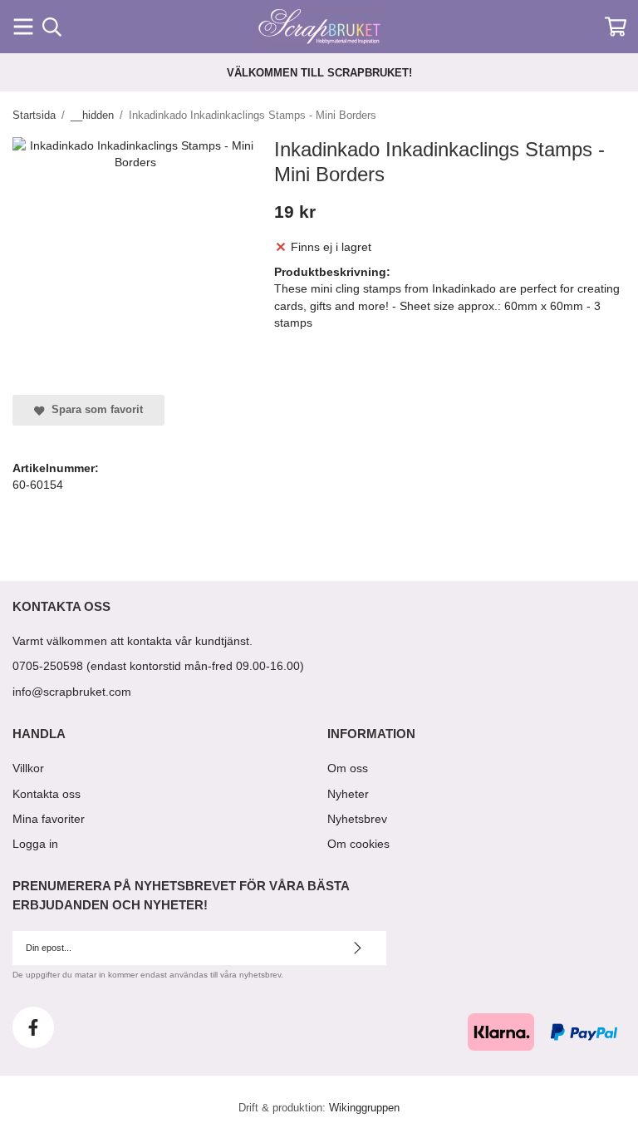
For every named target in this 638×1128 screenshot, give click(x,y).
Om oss (347, 768)
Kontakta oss (46, 793)
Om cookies (358, 843)
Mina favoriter (48, 818)
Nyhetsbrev (357, 818)
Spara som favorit (94, 410)
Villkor (28, 768)
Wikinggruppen (364, 1108)
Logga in (35, 843)
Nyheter (348, 793)
